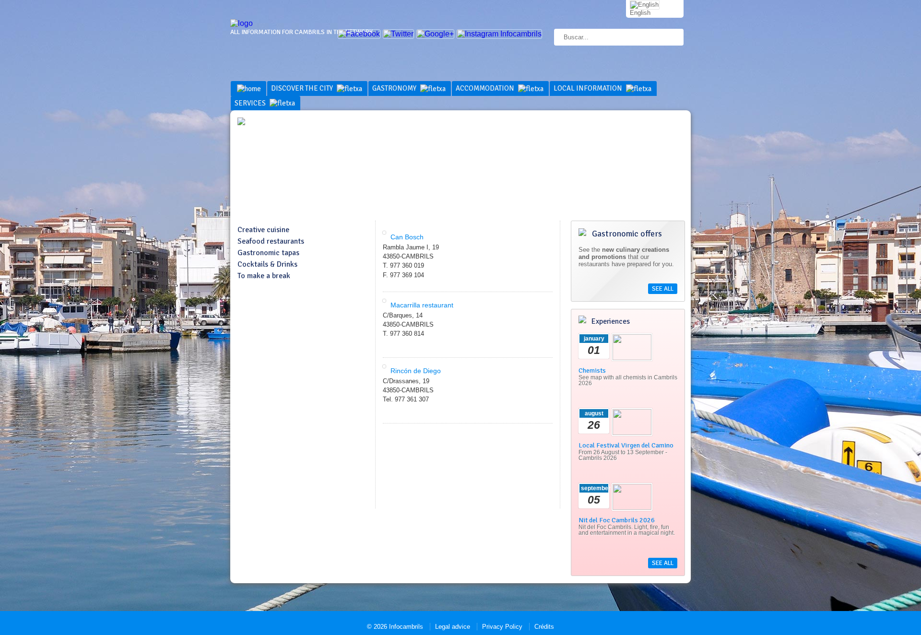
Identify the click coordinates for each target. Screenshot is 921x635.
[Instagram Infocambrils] (499, 34)
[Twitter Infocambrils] (398, 34)
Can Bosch (407, 237)
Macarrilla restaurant (421, 305)
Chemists (592, 370)
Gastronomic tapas (268, 253)
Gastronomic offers (626, 233)
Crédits (544, 626)
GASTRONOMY (395, 88)
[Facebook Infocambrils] (359, 34)
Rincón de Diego (415, 371)
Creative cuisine (263, 230)
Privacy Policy (502, 626)
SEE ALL (662, 289)
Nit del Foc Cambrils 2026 (617, 520)
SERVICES (251, 103)
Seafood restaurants (270, 241)
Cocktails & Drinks (267, 264)
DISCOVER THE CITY (302, 88)
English (640, 12)
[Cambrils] (241, 23)
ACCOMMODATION (486, 88)
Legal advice (452, 626)
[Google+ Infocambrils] (435, 34)
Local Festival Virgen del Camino (626, 445)
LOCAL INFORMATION (589, 88)
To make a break (263, 276)
